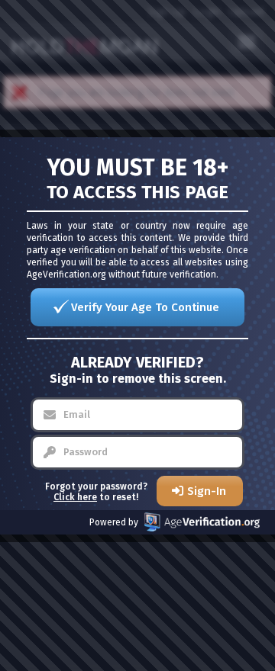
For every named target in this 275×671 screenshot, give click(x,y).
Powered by (113, 522)
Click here (75, 497)
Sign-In (206, 491)
